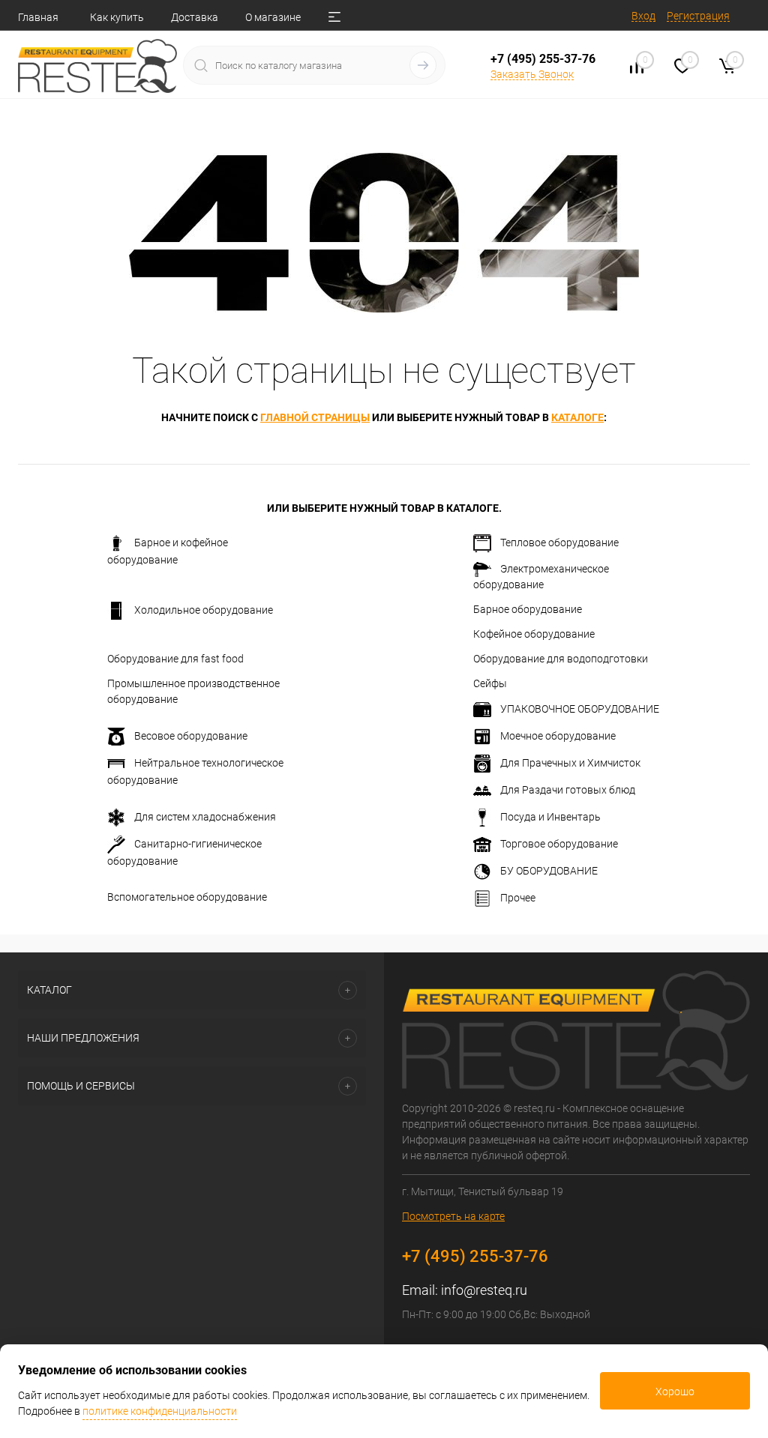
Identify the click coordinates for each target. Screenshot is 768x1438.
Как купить (117, 17)
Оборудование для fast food (175, 659)
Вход (644, 16)
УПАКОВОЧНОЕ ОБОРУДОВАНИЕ (579, 709)
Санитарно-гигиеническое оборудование (184, 852)
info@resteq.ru (484, 1290)
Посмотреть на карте (453, 1216)
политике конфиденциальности (159, 1411)
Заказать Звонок (532, 74)
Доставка (194, 17)
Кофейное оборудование (534, 634)
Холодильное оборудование (203, 610)
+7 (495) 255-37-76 (543, 59)
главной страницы (315, 417)
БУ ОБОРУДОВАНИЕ (549, 871)
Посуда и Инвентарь (550, 817)
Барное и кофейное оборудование (167, 551)
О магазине (273, 17)
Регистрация (698, 16)
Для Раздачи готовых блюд (567, 790)
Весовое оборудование (191, 736)
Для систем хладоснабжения (205, 817)
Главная (38, 17)
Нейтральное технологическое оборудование (195, 771)
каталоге (577, 417)
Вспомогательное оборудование (187, 897)
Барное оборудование (527, 609)
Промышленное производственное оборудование (193, 691)
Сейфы (490, 683)
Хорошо (675, 1392)
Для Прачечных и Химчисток (570, 763)
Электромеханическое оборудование (541, 576)
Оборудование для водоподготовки (560, 659)
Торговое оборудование (559, 844)
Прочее (518, 898)
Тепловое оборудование (559, 543)
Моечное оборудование (558, 736)
